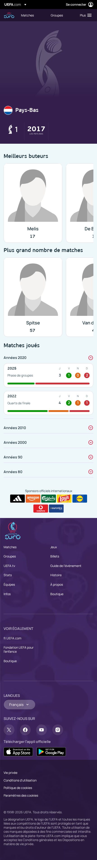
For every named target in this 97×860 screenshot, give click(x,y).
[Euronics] (56, 508)
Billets (54, 556)
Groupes (10, 556)
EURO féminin (9, 15)
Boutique (56, 594)
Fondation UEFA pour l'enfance (19, 649)
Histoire (56, 575)
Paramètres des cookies (21, 795)
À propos (56, 584)
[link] (27, 15)
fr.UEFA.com (12, 638)
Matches (10, 547)
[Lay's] (64, 499)
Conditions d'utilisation (20, 780)
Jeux (53, 547)
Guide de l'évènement (65, 566)
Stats (8, 575)
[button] (84, 15)
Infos (7, 594)
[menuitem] (32, 15)
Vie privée (10, 772)
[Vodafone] (40, 508)
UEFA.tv (9, 566)
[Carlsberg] (48, 499)
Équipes (9, 584)
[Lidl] (79, 499)
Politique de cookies (18, 788)
